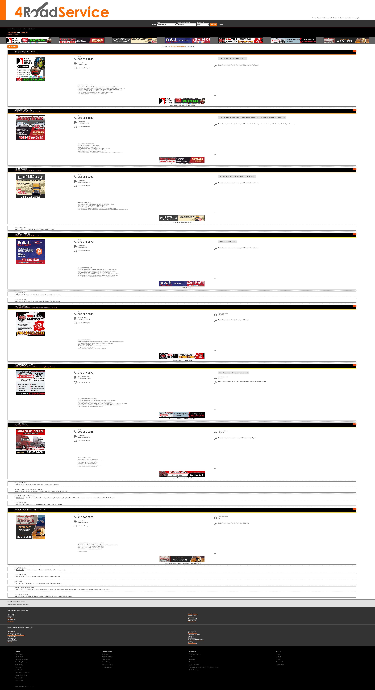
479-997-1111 (19, 294)
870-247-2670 (85, 372)
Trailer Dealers (12, 640)
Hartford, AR (192, 615)
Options (221, 24)
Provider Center (107, 667)
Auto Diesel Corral (21, 424)
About (277, 654)
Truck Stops (192, 631)
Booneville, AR (192, 619)
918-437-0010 (20, 576)
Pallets (190, 641)
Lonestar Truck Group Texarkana (25, 496)
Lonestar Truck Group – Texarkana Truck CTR (29, 489)
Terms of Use (280, 662)
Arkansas (19, 28)
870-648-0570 (85, 241)
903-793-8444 (20, 497)
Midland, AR (192, 620)
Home (9, 28)
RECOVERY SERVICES (23, 110)
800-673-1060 (85, 59)
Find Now (213, 24)
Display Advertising (107, 664)
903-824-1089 (85, 118)
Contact (278, 656)
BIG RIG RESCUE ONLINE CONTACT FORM (236, 176)
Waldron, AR (11, 614)
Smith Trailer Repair (21, 227)
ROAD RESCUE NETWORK (25, 51)
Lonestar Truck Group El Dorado (25, 588)
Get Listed (334, 18)
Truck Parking (192, 643)
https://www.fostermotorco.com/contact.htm (232, 373)
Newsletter (192, 659)
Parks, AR (11, 621)
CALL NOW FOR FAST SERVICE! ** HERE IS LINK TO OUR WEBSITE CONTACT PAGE (251, 117)
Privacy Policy (280, 664)
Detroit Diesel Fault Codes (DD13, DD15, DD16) (204, 667)
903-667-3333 (85, 314)
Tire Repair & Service (14, 633)
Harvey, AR (191, 617)
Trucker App (192, 662)
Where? (183, 22)
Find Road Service (194, 654)
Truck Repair (11, 631)
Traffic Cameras (349, 18)
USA (13, 28)
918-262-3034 (20, 484)
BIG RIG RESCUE (21, 169)
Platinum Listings (107, 656)
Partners (340, 18)
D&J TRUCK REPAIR (22, 234)
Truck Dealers (12, 638)
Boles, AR (10, 617)
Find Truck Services (323, 18)
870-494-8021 (20, 589)
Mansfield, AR (12, 619)
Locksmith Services (194, 634)
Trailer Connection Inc (21, 594)
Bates (24, 28)
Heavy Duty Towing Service (16, 635)
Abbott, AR (11, 616)
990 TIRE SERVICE (22, 306)
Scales (10, 641)
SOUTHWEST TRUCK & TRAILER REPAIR (30, 509)
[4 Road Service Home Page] (62, 9)
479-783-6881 (20, 229)
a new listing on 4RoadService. (18, 604)
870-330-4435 (20, 504)
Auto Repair (192, 638)
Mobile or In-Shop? (201, 22)
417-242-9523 (85, 517)
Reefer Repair (12, 636)
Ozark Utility (18, 581)
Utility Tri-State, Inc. (20, 293)
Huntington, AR (192, 614)
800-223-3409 (20, 491)
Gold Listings (106, 659)
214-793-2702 (85, 176)
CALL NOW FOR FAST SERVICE (231, 59)
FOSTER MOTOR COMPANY (25, 365)
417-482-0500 (20, 583)
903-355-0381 (85, 431)
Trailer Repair (19, 656)
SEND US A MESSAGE (226, 242)
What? (158, 22)
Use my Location (186, 22)
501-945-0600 (20, 570)
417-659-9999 (20, 596)
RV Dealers (191, 636)
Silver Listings (106, 662)
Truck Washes (192, 633)
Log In (358, 18)
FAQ (190, 656)
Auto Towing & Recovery (195, 639)
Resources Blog (194, 664)
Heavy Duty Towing (21, 662)
